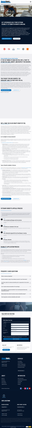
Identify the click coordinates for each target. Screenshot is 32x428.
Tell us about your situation (5, 332)
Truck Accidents (20, 362)
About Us (3, 378)
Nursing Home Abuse (21, 367)
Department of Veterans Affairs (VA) (7, 142)
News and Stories (20, 378)
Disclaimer (19, 382)
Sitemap (19, 384)
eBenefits (25, 260)
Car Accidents (20, 361)
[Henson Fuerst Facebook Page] (21, 388)
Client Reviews (4, 382)
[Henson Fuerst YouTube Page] (29, 388)
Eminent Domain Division (6, 388)
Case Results (4, 381)
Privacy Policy (20, 381)
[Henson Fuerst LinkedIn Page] (27, 388)
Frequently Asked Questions (22, 379)
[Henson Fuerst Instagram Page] (25, 388)
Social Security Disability (21, 365)
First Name (4, 323)
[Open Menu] (30, 1)
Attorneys (3, 379)
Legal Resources (4, 384)
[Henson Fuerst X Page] (23, 388)
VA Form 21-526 (6, 261)
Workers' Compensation (21, 364)
